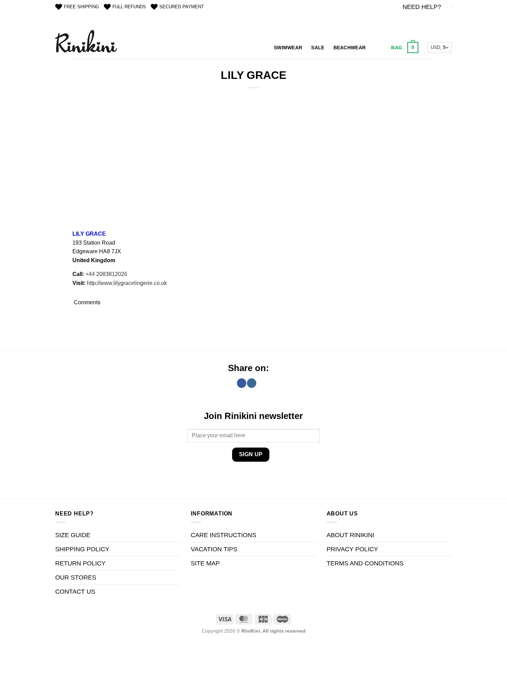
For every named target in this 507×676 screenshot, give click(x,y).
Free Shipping (81, 6)
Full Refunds (129, 6)
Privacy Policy (352, 549)
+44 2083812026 (106, 274)
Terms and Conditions (365, 563)
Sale (317, 47)
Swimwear (288, 47)
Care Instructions (223, 535)
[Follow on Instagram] (251, 383)
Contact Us (75, 591)
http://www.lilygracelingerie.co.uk (127, 283)
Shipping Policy (82, 549)
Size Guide (72, 535)
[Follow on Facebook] (241, 383)
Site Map (205, 563)
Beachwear (350, 47)
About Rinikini (350, 535)
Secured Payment (181, 6)
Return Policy (80, 563)
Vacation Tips (214, 549)
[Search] (377, 48)
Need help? (421, 6)
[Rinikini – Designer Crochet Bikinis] (86, 41)
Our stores (75, 577)
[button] (403, 47)
